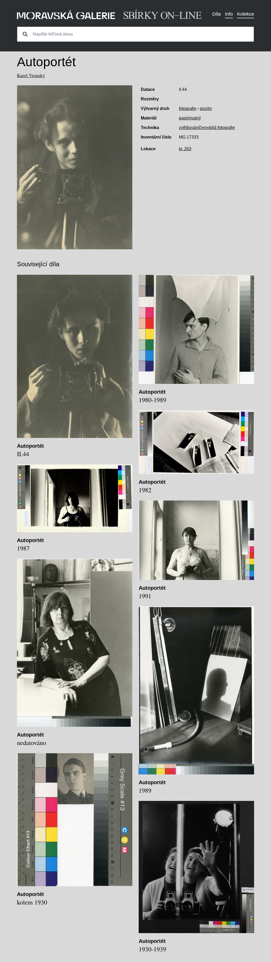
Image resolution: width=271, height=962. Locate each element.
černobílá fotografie (217, 127)
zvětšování (189, 127)
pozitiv (206, 108)
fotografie (187, 108)
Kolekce (245, 14)
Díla (216, 14)
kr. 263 (185, 149)
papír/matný (190, 118)
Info (229, 14)
